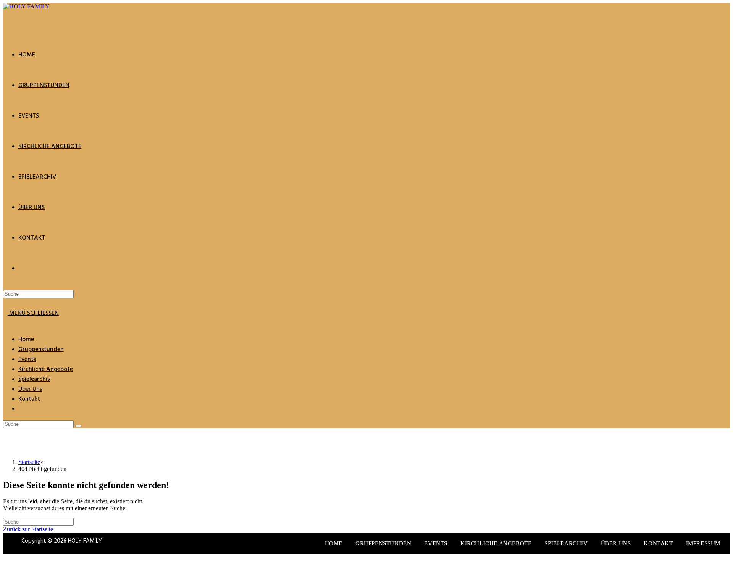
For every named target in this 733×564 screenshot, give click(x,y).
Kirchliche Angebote (45, 369)
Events (27, 359)
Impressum (703, 543)
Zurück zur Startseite (28, 529)
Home (26, 340)
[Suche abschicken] (78, 426)
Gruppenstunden (41, 350)
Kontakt (29, 399)
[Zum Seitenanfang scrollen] (5, 557)
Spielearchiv (34, 379)
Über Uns (30, 389)
